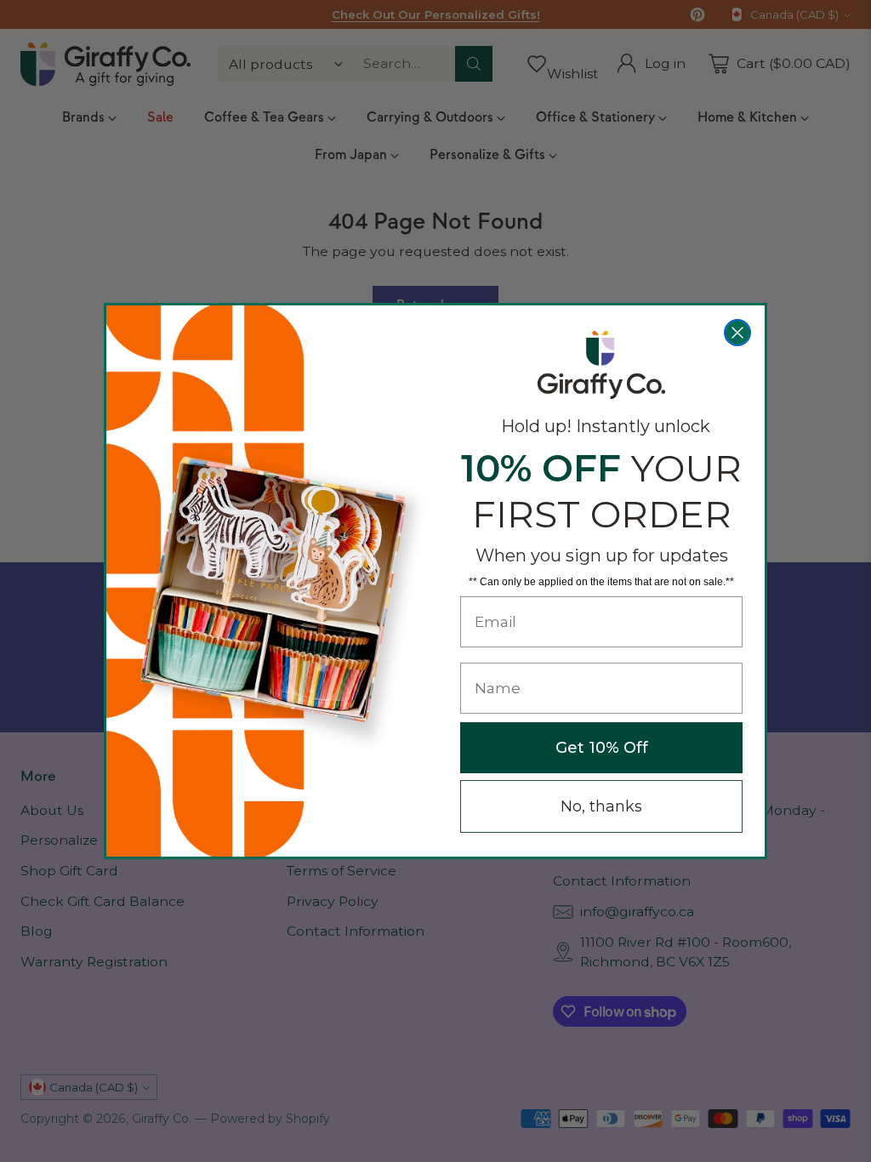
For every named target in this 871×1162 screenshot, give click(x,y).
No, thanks (601, 806)
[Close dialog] (737, 332)
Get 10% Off (601, 747)
